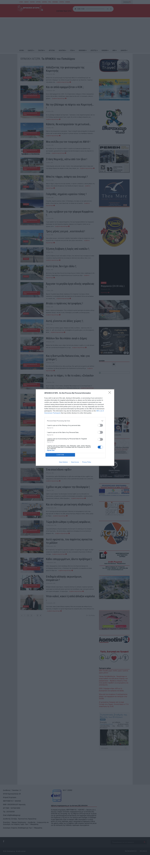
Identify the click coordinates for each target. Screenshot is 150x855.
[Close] (110, 393)
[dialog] (75, 427)
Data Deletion (63, 462)
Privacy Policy (86, 462)
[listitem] (75, 421)
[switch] (100, 425)
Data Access (75, 462)
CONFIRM (60, 455)
